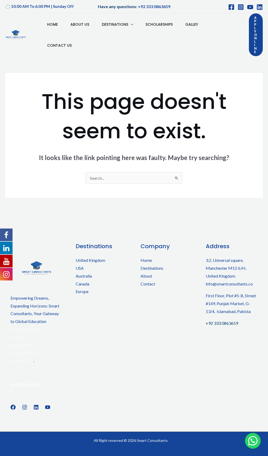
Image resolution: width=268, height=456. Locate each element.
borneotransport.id (27, 329)
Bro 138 (17, 384)
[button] (256, 34)
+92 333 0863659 (154, 6)
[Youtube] (250, 7)
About (146, 275)
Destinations (115, 24)
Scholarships (159, 24)
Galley (191, 24)
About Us (79, 24)
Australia (84, 275)
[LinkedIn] (259, 7)
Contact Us (59, 45)
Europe (82, 291)
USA (80, 268)
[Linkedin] (36, 407)
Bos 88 (33, 384)
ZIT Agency (127, 447)
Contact (148, 283)
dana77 (17, 336)
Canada (82, 283)
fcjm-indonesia (23, 352)
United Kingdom (90, 260)
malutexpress (22, 344)
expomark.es (22, 360)
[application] (130, 24)
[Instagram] (241, 7)
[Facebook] (231, 7)
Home (52, 24)
